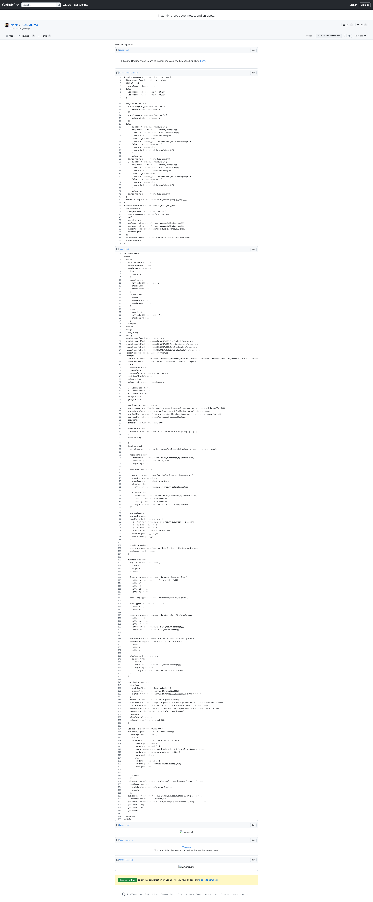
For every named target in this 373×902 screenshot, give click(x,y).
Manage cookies (211, 894)
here (202, 60)
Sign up (365, 4)
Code (12, 36)
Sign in (353, 4)
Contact (199, 894)
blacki (14, 25)
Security (164, 894)
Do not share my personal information (236, 894)
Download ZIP (360, 36)
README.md (29, 25)
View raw (186, 847)
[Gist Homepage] (10, 5)
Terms (147, 894)
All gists (67, 5)
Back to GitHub (81, 5)
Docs (191, 894)
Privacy (155, 894)
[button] (344, 36)
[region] (186, 61)
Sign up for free (127, 880)
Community (182, 894)
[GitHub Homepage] (123, 894)
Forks (46, 36)
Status (172, 894)
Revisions (28, 36)
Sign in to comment (208, 880)
